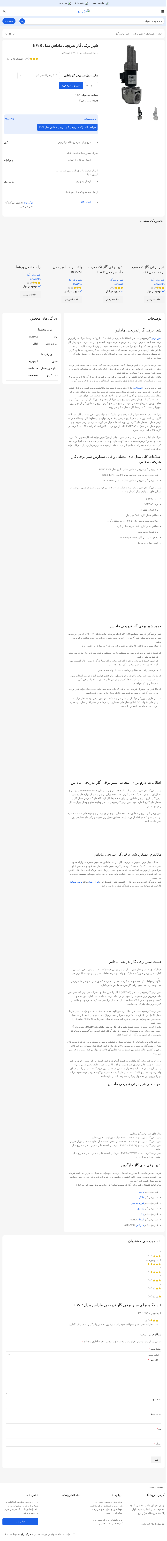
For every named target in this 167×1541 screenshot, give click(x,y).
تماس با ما (9, 21)
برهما (141, 1192)
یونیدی (140, 1208)
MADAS (9, 119)
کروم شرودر (137, 1203)
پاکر (142, 1214)
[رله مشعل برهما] (21, 245)
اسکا (141, 1219)
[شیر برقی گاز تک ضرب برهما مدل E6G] (146, 245)
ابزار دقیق (93, 881)
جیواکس (140, 1225)
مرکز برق (28, 202)
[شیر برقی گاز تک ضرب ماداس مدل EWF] (104, 245)
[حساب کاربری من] (4, 11)
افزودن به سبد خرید (71, 85)
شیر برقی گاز (122, 33)
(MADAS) (138, 388)
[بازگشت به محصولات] (10, 34)
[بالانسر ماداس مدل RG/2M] (63, 245)
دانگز (141, 1197)
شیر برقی (138, 33)
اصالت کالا (86, 202)
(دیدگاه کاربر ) (15, 58)
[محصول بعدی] (6, 34)
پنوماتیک (150, 33)
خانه (160, 33)
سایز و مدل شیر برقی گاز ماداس (81, 75)
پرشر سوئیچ (76, 881)
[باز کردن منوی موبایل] (163, 11)
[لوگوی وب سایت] (83, 11)
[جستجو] (22, 21)
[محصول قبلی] (14, 34)
